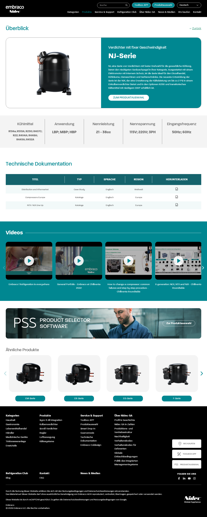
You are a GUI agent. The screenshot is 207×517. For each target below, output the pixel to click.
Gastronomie (12, 424)
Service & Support (104, 12)
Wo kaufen (184, 12)
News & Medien (166, 12)
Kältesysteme (47, 441)
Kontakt (197, 12)
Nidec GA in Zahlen (124, 424)
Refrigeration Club (126, 12)
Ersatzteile (11, 446)
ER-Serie (79, 398)
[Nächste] (203, 267)
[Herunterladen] (176, 188)
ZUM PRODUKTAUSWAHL (128, 97)
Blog (8, 478)
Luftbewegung (47, 437)
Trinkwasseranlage (16, 441)
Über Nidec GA (147, 12)
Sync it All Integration (51, 420)
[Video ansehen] (29, 261)
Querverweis (87, 433)
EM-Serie (30, 398)
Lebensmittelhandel (16, 429)
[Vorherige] (4, 267)
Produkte (87, 12)
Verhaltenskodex (123, 441)
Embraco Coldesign (90, 445)
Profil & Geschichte (124, 420)
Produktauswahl (163, 5)
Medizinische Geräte (17, 437)
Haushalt (10, 420)
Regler (43, 433)
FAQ (42, 478)
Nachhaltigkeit (122, 436)
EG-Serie (128, 398)
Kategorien (73, 12)
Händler (10, 433)
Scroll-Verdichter (48, 429)
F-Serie (177, 398)
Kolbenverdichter (49, 424)
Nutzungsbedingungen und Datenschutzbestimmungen (88, 491)
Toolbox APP (141, 5)
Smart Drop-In (87, 429)
